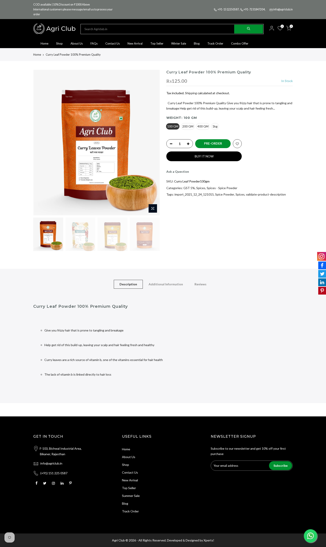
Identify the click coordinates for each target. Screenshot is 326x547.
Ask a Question (177, 171)
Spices (200, 188)
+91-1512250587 (228, 9)
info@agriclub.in (283, 9)
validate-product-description (266, 194)
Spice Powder (224, 194)
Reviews (200, 284)
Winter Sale (178, 43)
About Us (77, 43)
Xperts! (209, 540)
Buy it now (204, 156)
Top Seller (156, 43)
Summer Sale (131, 496)
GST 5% (189, 188)
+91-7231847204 (254, 9)
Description (128, 284)
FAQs (94, 43)
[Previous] (41, 142)
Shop (59, 43)
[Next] (152, 142)
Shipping (191, 93)
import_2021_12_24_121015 (194, 194)
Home (44, 43)
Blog (197, 43)
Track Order (215, 43)
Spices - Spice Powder (222, 188)
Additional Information (166, 284)
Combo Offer (239, 43)
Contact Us (112, 43)
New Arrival (135, 43)
